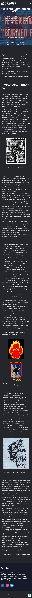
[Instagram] (7, 585)
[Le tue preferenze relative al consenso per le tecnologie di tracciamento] (29, 595)
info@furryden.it (20, 594)
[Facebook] (2, 585)
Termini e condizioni (18, 596)
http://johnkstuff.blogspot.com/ (18, 329)
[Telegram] (12, 585)
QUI (3, 78)
